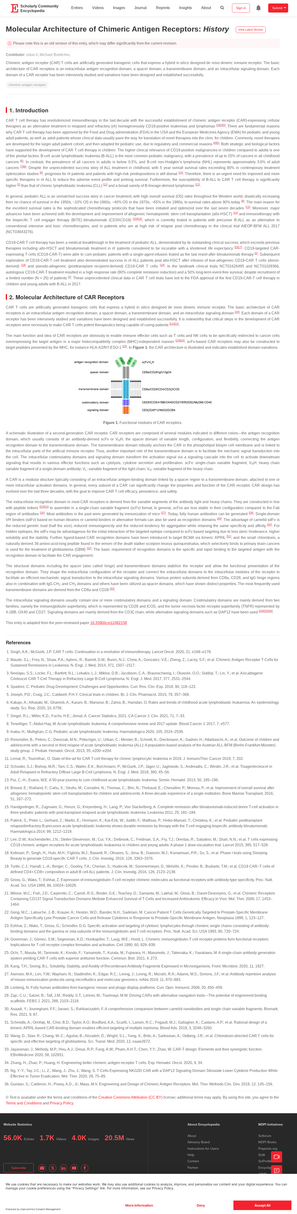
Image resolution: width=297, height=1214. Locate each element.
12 (197, 184)
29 (219, 518)
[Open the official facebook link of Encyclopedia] (84, 1168)
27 (163, 512)
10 (180, 172)
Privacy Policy (61, 1103)
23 (177, 340)
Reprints (163, 8)
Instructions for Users (203, 1148)
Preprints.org (267, 1148)
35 (265, 611)
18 (23, 265)
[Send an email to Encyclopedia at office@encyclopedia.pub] (42, 1168)
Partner (192, 1167)
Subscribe (18, 1168)
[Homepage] (14, 8)
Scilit (261, 1155)
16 (139, 219)
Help (190, 1155)
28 (251, 512)
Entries (77, 8)
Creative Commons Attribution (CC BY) (130, 1097)
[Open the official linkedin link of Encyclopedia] (63, 1168)
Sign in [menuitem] (241, 8)
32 (89, 548)
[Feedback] (276, 1170)
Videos (98, 8)
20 (237, 312)
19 (162, 265)
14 (235, 213)
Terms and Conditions (24, 1103)
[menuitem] (258, 7)
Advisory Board (198, 1142)
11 (105, 184)
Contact (193, 1161)
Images (119, 8)
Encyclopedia (268, 1167)
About (206, 8)
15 (135, 219)
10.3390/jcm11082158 (108, 623)
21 (171, 323)
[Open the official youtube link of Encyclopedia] (74, 1168)
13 (247, 207)
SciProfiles (266, 1161)
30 (269, 524)
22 (176, 323)
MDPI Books (267, 1142)
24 (182, 340)
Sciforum (264, 1136)
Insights (185, 8)
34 (261, 611)
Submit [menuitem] (277, 8)
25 (124, 346)
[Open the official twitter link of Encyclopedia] (52, 1168)
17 (239, 247)
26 (42, 512)
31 (228, 536)
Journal (140, 8)
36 (270, 611)
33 (112, 588)
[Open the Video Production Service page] (276, 1156)
